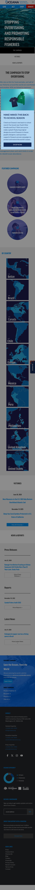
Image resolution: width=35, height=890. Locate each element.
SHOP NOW (17, 145)
